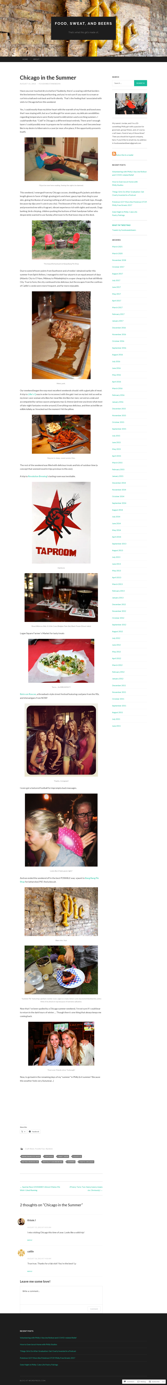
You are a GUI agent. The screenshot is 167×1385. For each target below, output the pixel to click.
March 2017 (117, 307)
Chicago (49, 1156)
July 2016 (116, 361)
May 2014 (116, 530)
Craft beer (63, 1156)
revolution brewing (52, 1162)
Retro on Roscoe (28, 694)
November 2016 (119, 334)
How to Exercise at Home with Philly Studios (38, 1344)
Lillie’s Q (32, 394)
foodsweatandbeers (50, 84)
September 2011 (119, 705)
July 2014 (116, 516)
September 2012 (119, 624)
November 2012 (119, 611)
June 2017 (116, 287)
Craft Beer (29, 1149)
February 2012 (118, 672)
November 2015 (119, 415)
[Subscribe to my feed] (114, 155)
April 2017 (116, 300)
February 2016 (118, 395)
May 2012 (116, 651)
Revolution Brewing (37, 476)
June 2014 (116, 523)
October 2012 (118, 618)
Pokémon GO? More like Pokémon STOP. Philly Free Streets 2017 (47, 1358)
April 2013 (116, 577)
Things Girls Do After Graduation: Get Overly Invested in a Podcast (48, 1351)
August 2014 (117, 510)
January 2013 (117, 597)
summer (71, 1162)
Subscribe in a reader (125, 155)
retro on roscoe (30, 1162)
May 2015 (116, 449)
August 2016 (117, 354)
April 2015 (116, 456)
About (36, 59)
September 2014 (119, 503)
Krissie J (31, 1220)
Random (49, 1149)
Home (25, 59)
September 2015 (119, 429)
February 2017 (118, 314)
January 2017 (117, 321)
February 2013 (118, 591)
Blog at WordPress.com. (33, 1381)
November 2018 (119, 260)
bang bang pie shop (31, 1156)
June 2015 (116, 442)
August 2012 (117, 631)
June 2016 (116, 368)
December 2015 (119, 408)
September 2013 (119, 543)
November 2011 (119, 692)
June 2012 (116, 645)
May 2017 (116, 294)
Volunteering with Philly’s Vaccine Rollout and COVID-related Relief (48, 1337)
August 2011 (117, 712)
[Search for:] (129, 83)
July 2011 (116, 719)
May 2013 (116, 570)
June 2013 (116, 564)
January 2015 (117, 476)
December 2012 (119, 604)
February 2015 (118, 469)
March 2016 (117, 388)
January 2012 (117, 678)
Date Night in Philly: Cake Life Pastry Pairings (39, 1364)
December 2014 (119, 483)
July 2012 (116, 638)
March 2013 (117, 584)
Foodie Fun (40, 1149)
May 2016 (116, 375)
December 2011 (119, 685)
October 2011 (118, 699)
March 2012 (117, 665)
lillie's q (77, 1156)
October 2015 (118, 422)
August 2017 (117, 273)
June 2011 (116, 726)
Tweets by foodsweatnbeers (124, 230)
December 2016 (119, 327)
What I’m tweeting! (121, 225)
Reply (29, 1240)
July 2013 (116, 557)
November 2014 (119, 489)
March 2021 (117, 246)
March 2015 (117, 462)
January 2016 (117, 402)
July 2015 (116, 435)
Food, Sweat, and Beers (83, 23)
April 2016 (116, 381)
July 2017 (116, 280)
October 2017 (118, 267)
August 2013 (117, 550)
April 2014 (116, 537)
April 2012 (116, 658)
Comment (94, 1309)
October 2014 (118, 496)
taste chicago (87, 1162)
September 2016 (119, 348)
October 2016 (118, 341)
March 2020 (117, 253)
